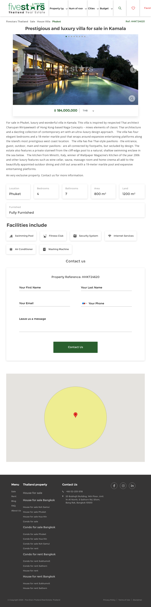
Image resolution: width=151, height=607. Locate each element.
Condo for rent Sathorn (35, 566)
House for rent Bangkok (39, 576)
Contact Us (75, 347)
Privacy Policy (109, 600)
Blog (13, 501)
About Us (16, 510)
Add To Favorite (133, 8)
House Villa (43, 21)
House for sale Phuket (34, 512)
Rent (13, 496)
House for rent (30, 570)
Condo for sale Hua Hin (35, 539)
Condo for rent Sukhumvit (36, 561)
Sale (32, 21)
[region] (75, 418)
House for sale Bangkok (39, 500)
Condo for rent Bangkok (39, 554)
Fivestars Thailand (17, 21)
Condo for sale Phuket (34, 534)
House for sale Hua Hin (35, 516)
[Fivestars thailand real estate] (27, 8)
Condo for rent (30, 548)
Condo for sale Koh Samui (36, 543)
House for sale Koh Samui (36, 507)
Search (120, 8)
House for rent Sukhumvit (36, 583)
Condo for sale (30, 521)
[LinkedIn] (132, 486)
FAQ (13, 505)
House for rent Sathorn (35, 588)
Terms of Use (124, 600)
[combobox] (58, 8)
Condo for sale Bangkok (39, 527)
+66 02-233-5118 (74, 491)
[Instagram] (123, 486)
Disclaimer (137, 600)
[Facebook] (114, 486)
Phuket (56, 21)
